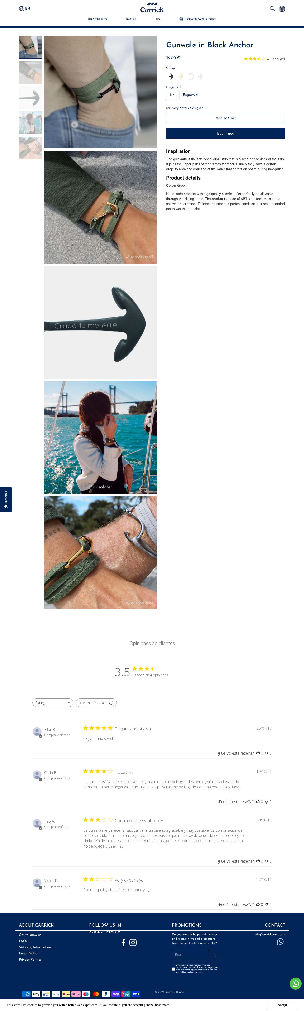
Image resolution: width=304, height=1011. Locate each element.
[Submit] (214, 955)
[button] (29, 8)
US (158, 19)
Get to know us (30, 935)
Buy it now (225, 134)
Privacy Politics (30, 960)
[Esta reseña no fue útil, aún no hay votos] (266, 753)
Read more (162, 1005)
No (172, 95)
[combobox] (52, 702)
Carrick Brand (175, 992)
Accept (282, 1005)
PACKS (131, 19)
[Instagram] (133, 942)
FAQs (23, 941)
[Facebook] (123, 942)
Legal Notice (28, 953)
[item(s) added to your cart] (282, 8)
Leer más (116, 846)
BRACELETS (97, 19)
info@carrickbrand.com (270, 934)
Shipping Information (35, 947)
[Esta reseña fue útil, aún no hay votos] (258, 753)
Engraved (173, 87)
